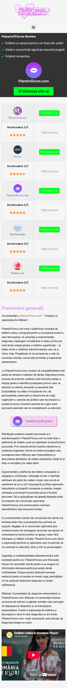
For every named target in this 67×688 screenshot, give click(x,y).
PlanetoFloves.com (30, 315)
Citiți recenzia (49, 132)
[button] (33, 27)
